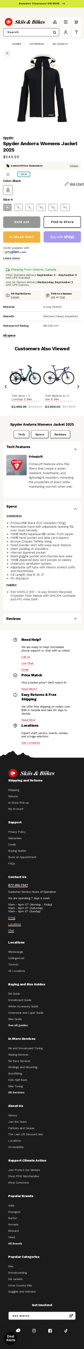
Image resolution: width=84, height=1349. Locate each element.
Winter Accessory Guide (23, 1006)
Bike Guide (15, 1019)
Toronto (13, 964)
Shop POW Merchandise (23, 1176)
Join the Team (17, 1121)
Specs (39, 434)
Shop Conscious (18, 1182)
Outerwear (37, 44)
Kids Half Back (17, 1079)
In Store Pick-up (18, 802)
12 (53, 207)
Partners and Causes (21, 1128)
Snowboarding (17, 1272)
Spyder (8, 138)
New (24, 174)
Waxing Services (18, 1054)
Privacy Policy (16, 831)
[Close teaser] (18, 1330)
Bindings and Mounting (22, 1067)
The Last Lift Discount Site (25, 1134)
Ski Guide (14, 993)
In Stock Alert (21, 237)
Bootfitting (15, 1073)
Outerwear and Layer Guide (25, 1012)
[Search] (54, 32)
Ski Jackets (60, 44)
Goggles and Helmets (22, 1291)
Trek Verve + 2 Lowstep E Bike (21, 397)
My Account (15, 808)
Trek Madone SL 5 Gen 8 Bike (57, 397)
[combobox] (31, 32)
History (12, 1115)
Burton (12, 1218)
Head (11, 1237)
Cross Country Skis (20, 1285)
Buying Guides (17, 850)
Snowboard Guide (19, 1000)
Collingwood (16, 958)
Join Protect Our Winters (24, 1170)
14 (65, 207)
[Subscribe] (71, 1315)
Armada (13, 1224)
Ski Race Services (19, 1061)
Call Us (25, 656)
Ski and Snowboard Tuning (25, 1048)
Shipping (13, 790)
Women (16, 44)
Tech (21, 434)
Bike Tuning (15, 1086)
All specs (9, 335)
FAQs (11, 863)
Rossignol (14, 1211)
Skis (10, 1266)
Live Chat (27, 663)
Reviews (60, 434)
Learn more (11, 258)
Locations (14, 924)
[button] (65, 21)
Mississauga (15, 951)
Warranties (14, 838)
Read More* (29, 689)
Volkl (11, 1205)
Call (53, 297)
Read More (28, 720)
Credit (12, 844)
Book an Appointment (22, 857)
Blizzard (13, 1230)
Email (25, 669)
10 (41, 207)
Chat (62, 297)
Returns (13, 796)
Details (74, 165)
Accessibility (16, 1147)
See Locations (30, 742)
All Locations (16, 970)
